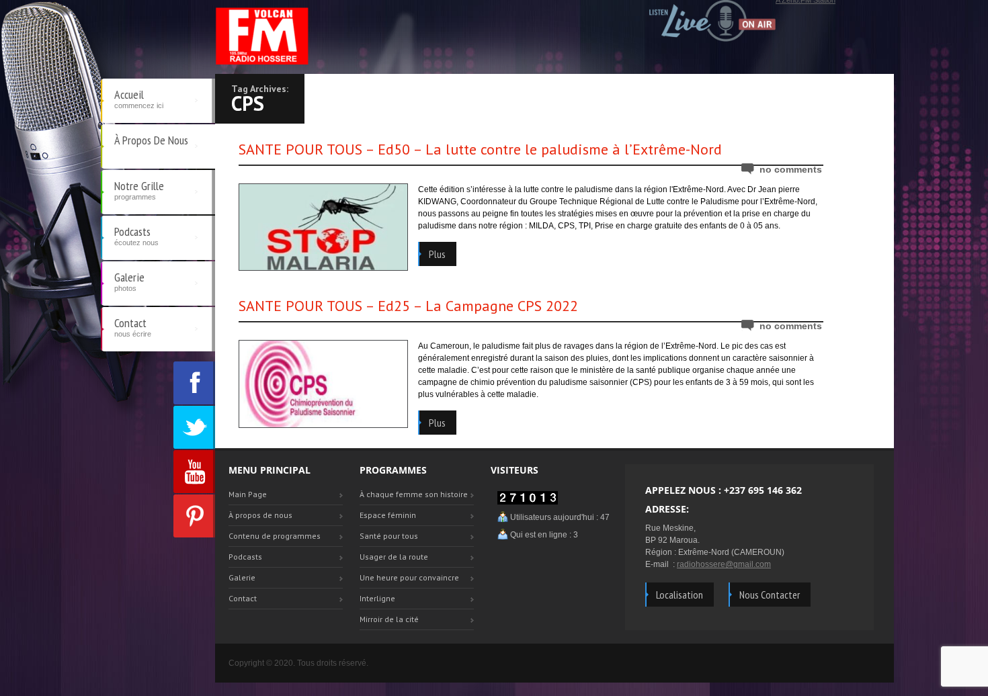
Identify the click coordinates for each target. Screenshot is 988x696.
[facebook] (194, 382)
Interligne (377, 598)
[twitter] (194, 427)
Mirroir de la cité (389, 619)
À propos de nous (151, 140)
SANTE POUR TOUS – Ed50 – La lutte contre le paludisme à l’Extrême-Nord (480, 149)
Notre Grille (139, 189)
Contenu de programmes (275, 536)
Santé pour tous (389, 536)
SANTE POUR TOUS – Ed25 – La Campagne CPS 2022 (408, 306)
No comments (790, 169)
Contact (132, 326)
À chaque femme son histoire (414, 494)
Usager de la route (394, 557)
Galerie (129, 280)
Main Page (248, 494)
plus (437, 254)
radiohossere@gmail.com (724, 564)
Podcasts (136, 235)
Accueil (138, 98)
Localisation (679, 594)
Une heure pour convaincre (409, 577)
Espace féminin (388, 515)
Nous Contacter (769, 594)
